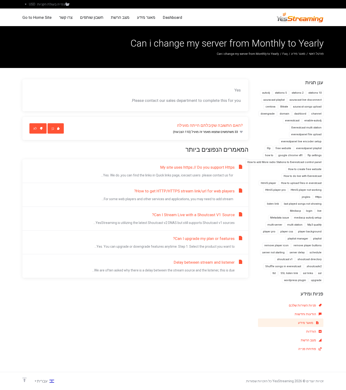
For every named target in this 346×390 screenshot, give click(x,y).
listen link (273, 203)
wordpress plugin (295, 280)
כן (53, 128)
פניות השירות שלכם (303, 305)
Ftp (269, 148)
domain (284, 113)
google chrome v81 (290, 155)
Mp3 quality (314, 224)
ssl (320, 273)
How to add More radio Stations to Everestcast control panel (284, 162)
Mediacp (295, 210)
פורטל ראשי (316, 54)
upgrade (316, 280)
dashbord (300, 113)
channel (316, 113)
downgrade (268, 113)
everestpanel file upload (306, 134)
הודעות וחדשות (306, 314)
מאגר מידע (298, 54)
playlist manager (298, 238)
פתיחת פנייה (307, 349)
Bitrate (284, 106)
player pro (269, 231)
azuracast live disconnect (306, 99)
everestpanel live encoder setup (301, 141)
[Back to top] (24, 380)
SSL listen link (289, 273)
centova (270, 106)
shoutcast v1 (285, 259)
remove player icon (276, 245)
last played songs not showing (303, 203)
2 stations (297, 92)
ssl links (308, 273)
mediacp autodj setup (308, 217)
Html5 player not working (306, 189)
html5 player (268, 183)
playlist (317, 238)
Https (318, 197)
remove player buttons (308, 245)
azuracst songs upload (307, 106)
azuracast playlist (274, 99)
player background (310, 231)
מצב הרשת (309, 340)
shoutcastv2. (314, 266)
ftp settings (315, 155)
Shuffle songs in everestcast (283, 266)
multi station (294, 224)
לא (35, 128)
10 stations (315, 92)
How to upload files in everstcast (301, 183)
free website (283, 148)
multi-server (274, 224)
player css (286, 231)
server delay (297, 252)
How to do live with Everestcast (303, 176)
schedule (316, 252)
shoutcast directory (310, 259)
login (309, 210)
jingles (306, 197)
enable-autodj (313, 120)
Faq (285, 54)
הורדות (311, 331)
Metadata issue (279, 217)
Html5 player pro (275, 189)
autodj (266, 92)
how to (269, 155)
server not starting (273, 252)
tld (274, 273)
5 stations (281, 92)
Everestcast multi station (306, 127)
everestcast (292, 120)
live (319, 210)
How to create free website (305, 169)
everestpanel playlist (309, 148)
